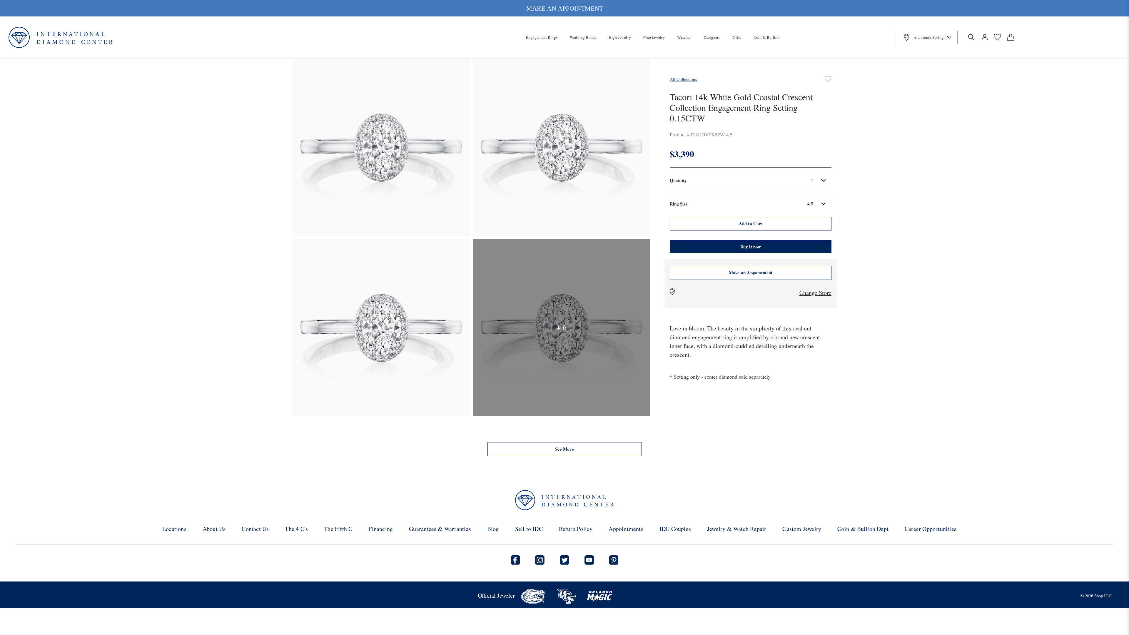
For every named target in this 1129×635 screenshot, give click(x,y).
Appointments (626, 529)
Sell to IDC (529, 529)
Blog (493, 529)
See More (564, 449)
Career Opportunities (930, 529)
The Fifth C (338, 529)
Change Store (815, 293)
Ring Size (679, 203)
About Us (214, 529)
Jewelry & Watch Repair (736, 529)
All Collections (683, 79)
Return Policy (576, 529)
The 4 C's (296, 529)
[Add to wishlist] (828, 79)
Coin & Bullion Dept (862, 529)
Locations (174, 529)
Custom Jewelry (801, 529)
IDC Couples (675, 529)
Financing (380, 529)
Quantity (678, 180)
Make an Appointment (751, 272)
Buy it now (750, 246)
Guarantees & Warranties (440, 529)
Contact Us (255, 529)
